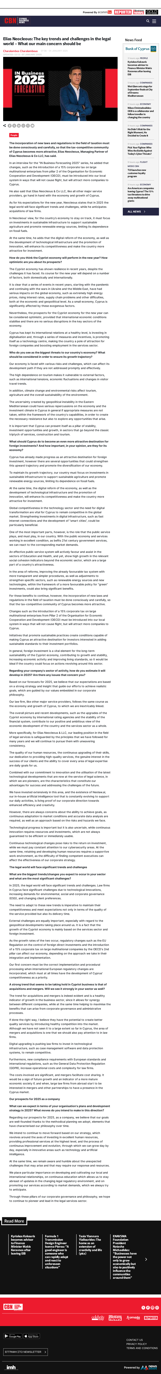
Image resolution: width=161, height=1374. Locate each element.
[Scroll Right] (146, 1259)
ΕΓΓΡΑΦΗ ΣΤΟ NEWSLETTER (23, 1351)
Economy (145, 104)
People (14, 135)
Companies (146, 82)
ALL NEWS (134, 211)
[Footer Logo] (13, 1307)
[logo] (17, 21)
